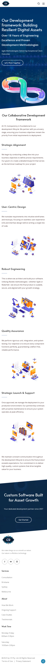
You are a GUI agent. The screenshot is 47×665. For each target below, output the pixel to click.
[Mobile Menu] (43, 3)
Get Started (23, 520)
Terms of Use (7, 661)
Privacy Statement (23, 661)
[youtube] (11, 561)
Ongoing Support (9, 610)
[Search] (38, 3)
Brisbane (5, 582)
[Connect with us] (43, 661)
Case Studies (7, 615)
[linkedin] (17, 561)
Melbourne (6, 592)
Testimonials (7, 619)
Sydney (4, 587)
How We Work (7, 605)
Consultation (7, 577)
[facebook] (4, 561)
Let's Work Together (12, 63)
